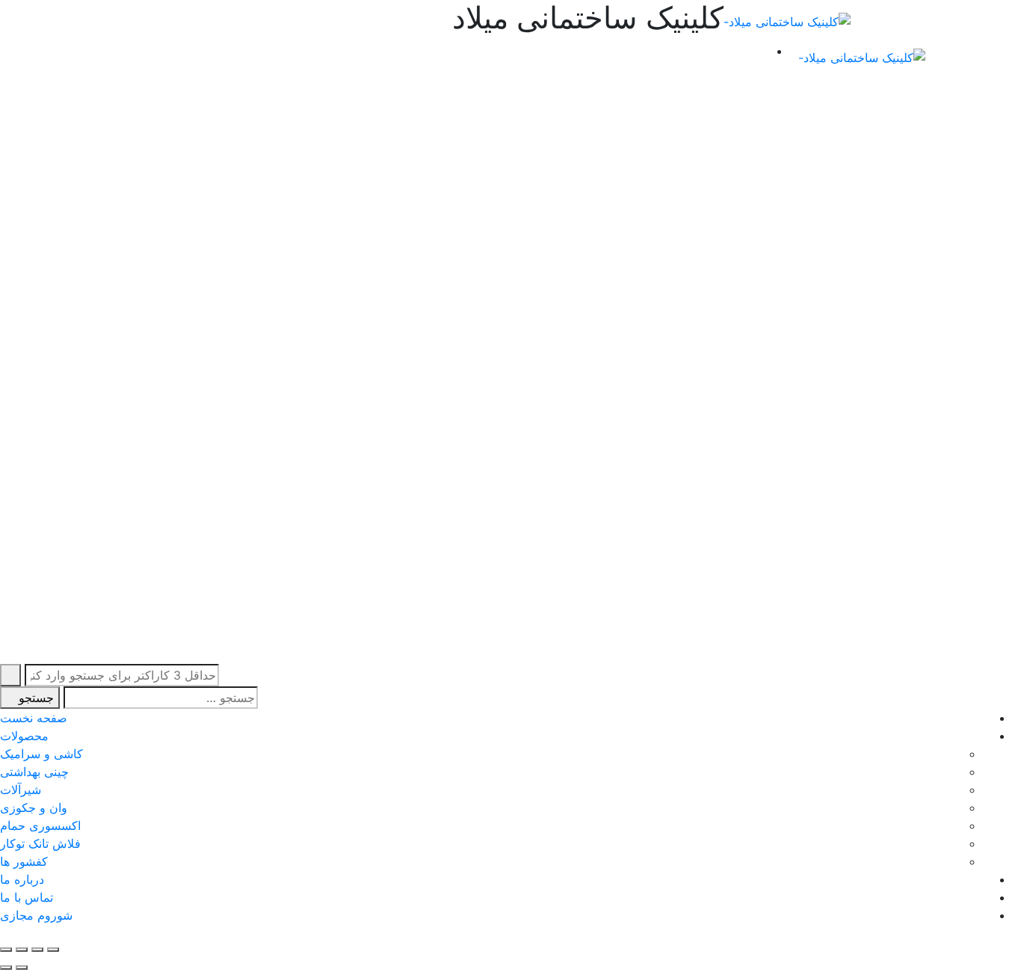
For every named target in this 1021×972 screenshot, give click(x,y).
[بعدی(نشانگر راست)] (6, 967)
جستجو (34, 697)
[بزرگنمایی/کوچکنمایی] (6, 949)
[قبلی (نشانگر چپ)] (22, 967)
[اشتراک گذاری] (37, 949)
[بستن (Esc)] (53, 949)
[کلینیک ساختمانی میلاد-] (787, 21)
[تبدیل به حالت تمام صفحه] (22, 949)
